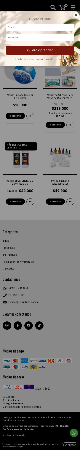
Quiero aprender (40, 50)
